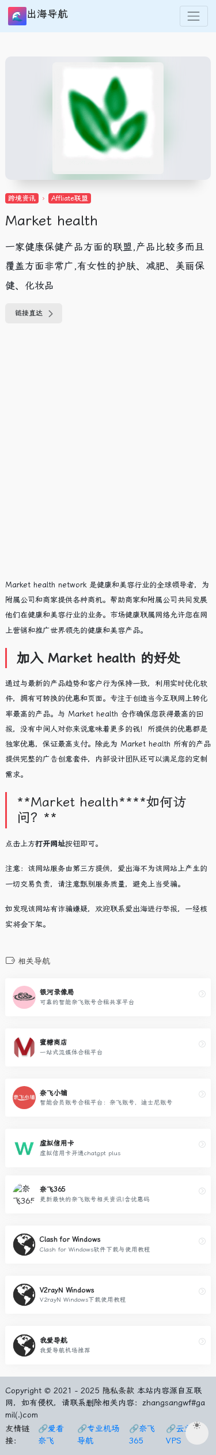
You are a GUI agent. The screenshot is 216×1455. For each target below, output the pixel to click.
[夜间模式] (197, 1433)
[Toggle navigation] (194, 16)
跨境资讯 (22, 198)
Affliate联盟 (69, 198)
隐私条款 (118, 1390)
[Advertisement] (108, 457)
